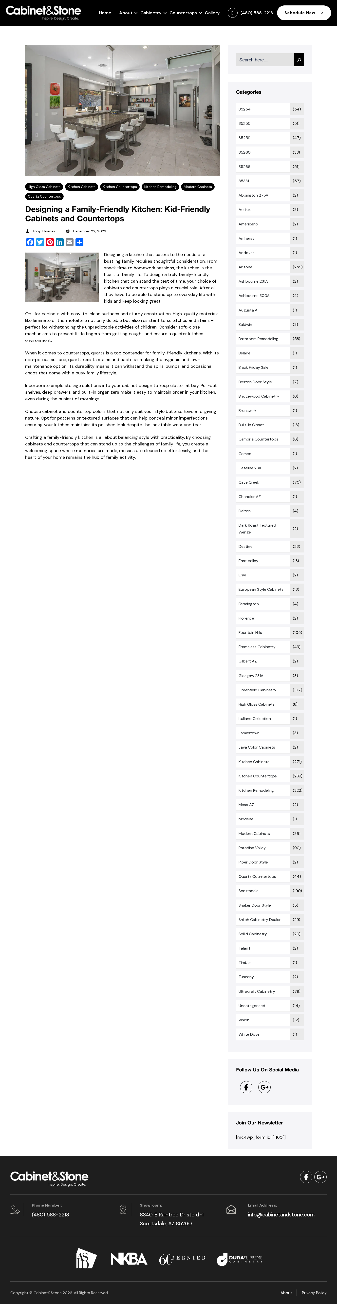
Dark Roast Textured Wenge (257, 528)
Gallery (212, 13)
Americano (248, 224)
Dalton (245, 511)
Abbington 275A (253, 195)
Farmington (249, 603)
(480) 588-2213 (50, 1214)
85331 (244, 181)
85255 (244, 123)
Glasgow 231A (251, 675)
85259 (244, 137)
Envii (242, 575)
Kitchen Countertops (120, 186)
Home (105, 13)
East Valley (248, 560)
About (125, 13)
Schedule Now (300, 12)
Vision (244, 1020)
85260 (245, 152)
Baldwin (245, 324)
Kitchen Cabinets (81, 186)
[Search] (299, 59)
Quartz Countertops (44, 196)
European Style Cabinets (261, 589)
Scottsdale (249, 890)
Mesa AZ (246, 804)
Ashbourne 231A (253, 281)
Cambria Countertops (258, 439)
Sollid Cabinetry (253, 934)
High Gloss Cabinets (44, 186)
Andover (246, 252)
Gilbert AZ (248, 661)
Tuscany (246, 976)
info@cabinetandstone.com (281, 1214)
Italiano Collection (255, 718)
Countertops (183, 13)
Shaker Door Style (255, 905)
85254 (245, 109)
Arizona (245, 267)
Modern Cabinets (198, 186)
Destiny (245, 546)
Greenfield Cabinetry (257, 690)
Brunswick (248, 410)
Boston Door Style (255, 382)
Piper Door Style (253, 862)
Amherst (246, 238)
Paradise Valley (252, 847)
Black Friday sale (253, 367)
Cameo (245, 453)
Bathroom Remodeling (258, 338)
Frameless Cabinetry (257, 646)
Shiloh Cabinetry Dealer (260, 919)
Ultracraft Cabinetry (257, 991)
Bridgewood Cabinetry (259, 396)
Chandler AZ (250, 496)
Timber (245, 962)
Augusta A (248, 310)
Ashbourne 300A (254, 295)
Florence (246, 618)
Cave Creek (249, 482)
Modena (246, 819)
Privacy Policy (314, 1292)
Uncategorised (252, 1005)
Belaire (244, 353)
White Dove (249, 1034)
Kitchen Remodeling (160, 186)
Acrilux (245, 209)
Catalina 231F (250, 468)
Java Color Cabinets (257, 747)
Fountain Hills (250, 632)
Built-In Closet (251, 424)
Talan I (244, 948)
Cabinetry (151, 13)
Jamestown (249, 732)
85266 (244, 166)
